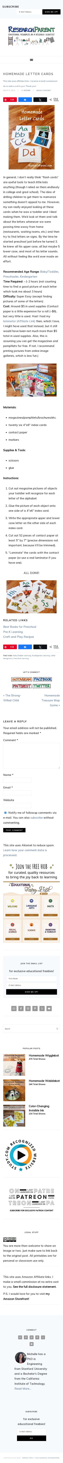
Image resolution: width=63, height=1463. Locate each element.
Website (8, 800)
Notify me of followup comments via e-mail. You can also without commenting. (30, 817)
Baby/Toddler (49, 271)
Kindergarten (28, 276)
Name (8, 775)
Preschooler (11, 276)
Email (8, 787)
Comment (10, 740)
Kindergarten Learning (41, 656)
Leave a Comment (43, 90)
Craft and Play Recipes (18, 636)
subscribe (36, 817)
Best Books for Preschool (19, 626)
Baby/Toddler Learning (22, 656)
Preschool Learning (21, 658)
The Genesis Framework (47, 1458)
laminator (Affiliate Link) (19, 321)
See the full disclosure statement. (35, 1286)
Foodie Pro (27, 1458)
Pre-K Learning (13, 632)
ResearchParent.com (31, 36)
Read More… (23, 1388)
